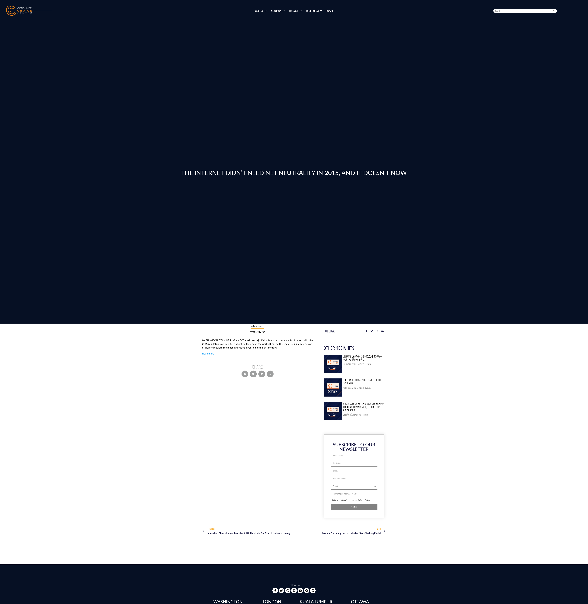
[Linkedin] (294, 590)
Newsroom (276, 10)
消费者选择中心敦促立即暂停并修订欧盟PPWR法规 (362, 358)
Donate (329, 10)
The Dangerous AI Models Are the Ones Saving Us (363, 381)
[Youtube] (300, 590)
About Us (259, 10)
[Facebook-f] (275, 590)
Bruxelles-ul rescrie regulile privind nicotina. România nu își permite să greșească (363, 407)
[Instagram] (287, 590)
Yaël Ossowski (257, 326)
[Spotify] (306, 590)
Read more (208, 353)
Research (293, 10)
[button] (244, 374)
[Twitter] (281, 590)
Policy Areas (312, 10)
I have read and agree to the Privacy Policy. (351, 500)
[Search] (555, 11)
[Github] (313, 590)
